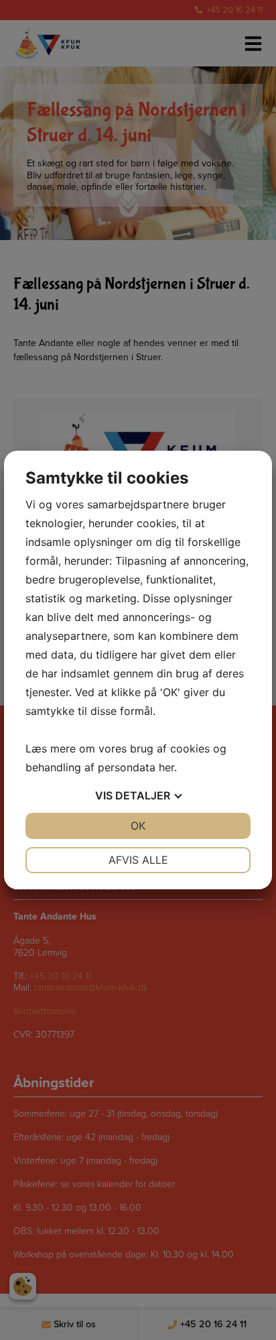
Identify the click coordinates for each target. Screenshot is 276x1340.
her (166, 767)
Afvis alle (138, 860)
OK (138, 825)
